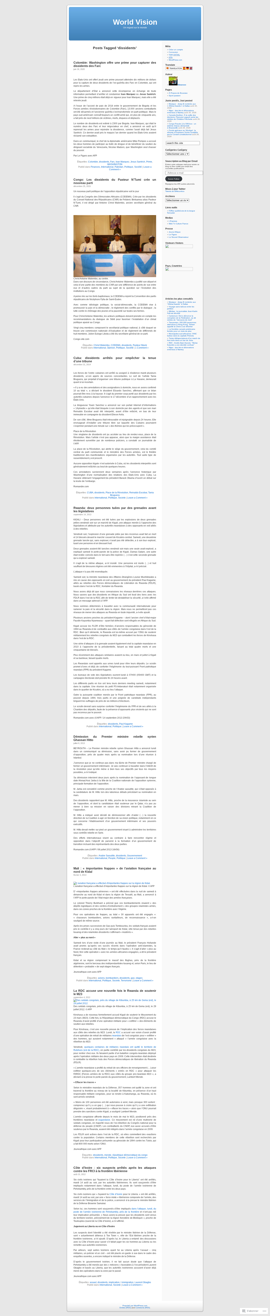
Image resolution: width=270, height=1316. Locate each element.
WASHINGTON (114, 164)
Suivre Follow (173, 179)
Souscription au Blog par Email (181, 161)
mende (107, 1155)
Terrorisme (126, 980)
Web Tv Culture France (178, 224)
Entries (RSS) (125, 1308)
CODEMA (115, 345)
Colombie (93, 161)
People (112, 858)
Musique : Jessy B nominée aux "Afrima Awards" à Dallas (181, 303)
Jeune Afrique (175, 232)
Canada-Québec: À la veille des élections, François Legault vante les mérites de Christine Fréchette (182, 117)
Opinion (111, 347)
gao (133, 978)
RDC (118, 1032)
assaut (93, 1282)
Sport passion (175, 96)
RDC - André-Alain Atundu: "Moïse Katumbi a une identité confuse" (182, 344)
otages (139, 978)
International (107, 167)
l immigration (127, 1282)
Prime (149, 161)
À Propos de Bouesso (178, 93)
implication (114, 1282)
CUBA (90, 492)
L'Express (173, 221)
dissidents (104, 161)
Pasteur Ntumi (140, 345)
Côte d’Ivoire (115, 1194)
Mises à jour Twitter (175, 189)
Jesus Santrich (137, 161)
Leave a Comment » (137, 497)
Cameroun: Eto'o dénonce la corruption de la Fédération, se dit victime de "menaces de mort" (181, 318)
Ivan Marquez (122, 161)
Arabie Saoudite (107, 855)
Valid (174, 55)
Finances (95, 167)
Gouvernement (134, 855)
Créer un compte (176, 50)
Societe (122, 497)
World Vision (135, 22)
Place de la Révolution (117, 492)
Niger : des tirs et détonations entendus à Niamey (180, 111)
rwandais (116, 1035)
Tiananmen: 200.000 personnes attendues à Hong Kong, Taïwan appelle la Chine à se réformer (181, 324)
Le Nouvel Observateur (178, 237)
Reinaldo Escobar (138, 492)
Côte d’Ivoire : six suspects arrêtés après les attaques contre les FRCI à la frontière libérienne (114, 1169)
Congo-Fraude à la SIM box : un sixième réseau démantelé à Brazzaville (181, 126)
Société (138, 167)
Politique (128, 167)
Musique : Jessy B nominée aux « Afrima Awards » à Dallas (181, 105)
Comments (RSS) (142, 1308)
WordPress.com (175, 60)
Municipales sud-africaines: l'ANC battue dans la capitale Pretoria (182, 335)
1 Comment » (142, 347)
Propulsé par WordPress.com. (135, 1306)
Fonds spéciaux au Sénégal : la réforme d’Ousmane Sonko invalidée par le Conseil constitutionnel (182, 132)
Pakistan (119, 167)
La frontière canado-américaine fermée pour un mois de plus (181, 330)
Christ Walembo (102, 345)
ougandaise (104, 1120)
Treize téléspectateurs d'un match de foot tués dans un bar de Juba (183, 339)
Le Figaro (173, 235)
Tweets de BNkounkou (174, 191)
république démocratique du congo (129, 1155)
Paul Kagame (126, 724)
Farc (112, 161)
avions (101, 978)
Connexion (173, 52)
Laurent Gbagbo (143, 1282)
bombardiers (112, 978)
